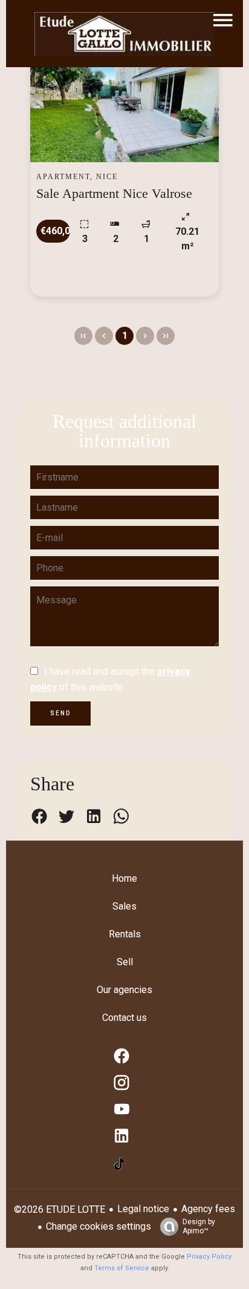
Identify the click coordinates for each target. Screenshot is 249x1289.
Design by (199, 1226)
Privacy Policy (209, 1257)
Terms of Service (121, 1268)
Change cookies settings (98, 1226)
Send (60, 713)
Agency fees (208, 1209)
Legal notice (143, 1209)
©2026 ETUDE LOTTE (59, 1209)
